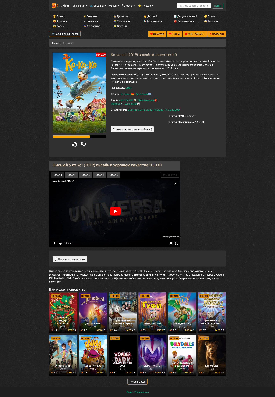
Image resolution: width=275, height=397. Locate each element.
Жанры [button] (113, 5)
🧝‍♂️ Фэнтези (120, 26)
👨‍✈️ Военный (90, 16)
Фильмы (159, 109)
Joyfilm (64, 5)
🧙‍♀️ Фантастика (91, 26)
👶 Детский (150, 16)
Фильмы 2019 (173, 109)
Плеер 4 (99, 174)
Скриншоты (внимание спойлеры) (132, 129)
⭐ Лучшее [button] (144, 5)
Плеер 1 (57, 174)
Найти (217, 5)
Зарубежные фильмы (140, 109)
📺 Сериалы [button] (97, 5)
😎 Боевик (59, 16)
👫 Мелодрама (121, 21)
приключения (146, 100)
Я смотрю (171, 174)
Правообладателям (137, 392)
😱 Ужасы (58, 26)
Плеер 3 (85, 174)
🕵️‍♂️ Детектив (120, 16)
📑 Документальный (185, 16)
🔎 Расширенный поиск (64, 33)
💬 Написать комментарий (70, 259)
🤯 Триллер (211, 21)
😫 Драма (209, 16)
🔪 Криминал (91, 21)
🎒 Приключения (184, 21)
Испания (126, 93)
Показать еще (137, 381)
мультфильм (126, 100)
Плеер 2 (71, 174)
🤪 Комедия (60, 21)
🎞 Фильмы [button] (79, 5)
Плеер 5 (113, 174)
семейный (131, 103)
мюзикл (115, 103)
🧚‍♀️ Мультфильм (153, 21)
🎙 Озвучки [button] (128, 5)
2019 (129, 87)
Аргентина (141, 93)
